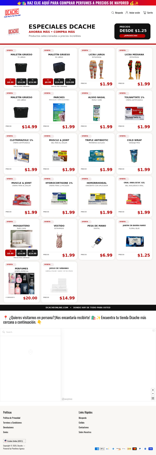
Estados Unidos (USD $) (15, 441)
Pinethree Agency (18, 448)
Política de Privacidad (11, 417)
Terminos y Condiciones (12, 422)
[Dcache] (12, 12)
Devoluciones (8, 427)
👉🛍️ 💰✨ (78, 2)
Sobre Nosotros (85, 432)
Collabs (81, 422)
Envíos (5, 432)
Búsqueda (82, 417)
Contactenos (84, 427)
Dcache (20, 445)
